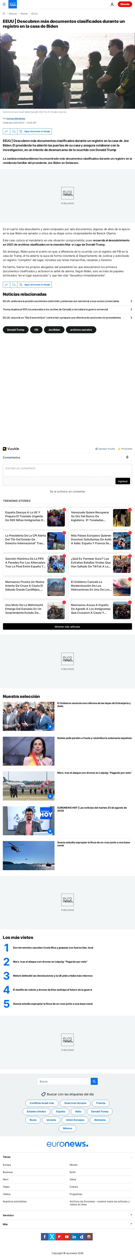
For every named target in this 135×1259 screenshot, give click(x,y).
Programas (76, 1194)
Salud (73, 1179)
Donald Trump (15, 329)
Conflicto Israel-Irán (42, 1102)
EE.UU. (34, 14)
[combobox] (67, 1081)
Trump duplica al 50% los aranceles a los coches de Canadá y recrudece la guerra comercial (55, 309)
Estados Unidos (36, 1111)
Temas (7, 1156)
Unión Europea (75, 1119)
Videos (7, 1194)
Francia (100, 1102)
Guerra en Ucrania (75, 1102)
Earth (73, 1172)
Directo (125, 4)
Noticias (13, 14)
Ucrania (51, 1119)
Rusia (33, 1119)
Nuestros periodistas (15, 1201)
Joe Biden (54, 329)
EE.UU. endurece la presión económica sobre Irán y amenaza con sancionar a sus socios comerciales (61, 301)
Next (5, 1179)
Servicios (8, 1215)
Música (67, 1128)
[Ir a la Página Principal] (12, 4)
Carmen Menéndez (16, 118)
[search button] (94, 1081)
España (60, 1111)
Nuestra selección (21, 696)
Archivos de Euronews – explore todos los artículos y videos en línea (100, 1203)
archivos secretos (81, 329)
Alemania (99, 1119)
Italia (78, 1111)
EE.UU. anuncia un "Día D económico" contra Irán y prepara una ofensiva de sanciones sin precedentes (62, 317)
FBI (36, 329)
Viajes (6, 1186)
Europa (7, 1164)
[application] (67, 71)
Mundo (24, 14)
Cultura (74, 1186)
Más (5, 1224)
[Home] (4, 13)
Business (8, 1172)
